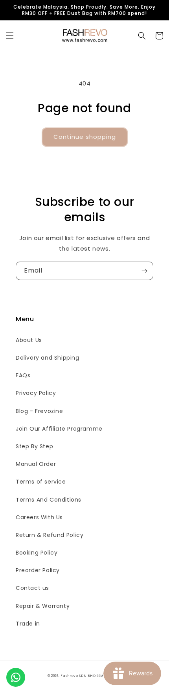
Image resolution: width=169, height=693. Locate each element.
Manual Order (36, 464)
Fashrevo (69, 675)
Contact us (32, 588)
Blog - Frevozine (39, 411)
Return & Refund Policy (49, 535)
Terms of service (41, 482)
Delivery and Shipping (47, 358)
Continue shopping (84, 137)
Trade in (28, 624)
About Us (29, 340)
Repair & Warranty (43, 606)
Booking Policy (36, 553)
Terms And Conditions (48, 500)
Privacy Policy (36, 393)
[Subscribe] (144, 271)
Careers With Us (39, 517)
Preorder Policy (38, 570)
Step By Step (34, 446)
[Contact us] (15, 677)
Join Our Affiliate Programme (59, 429)
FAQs (23, 375)
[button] (9, 35)
